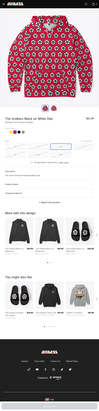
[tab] (45, 108)
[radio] (15, 147)
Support (24, 361)
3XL (60, 154)
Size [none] (7, 141)
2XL (38, 154)
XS (15, 146)
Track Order (39, 361)
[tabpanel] (49, 57)
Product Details (11, 184)
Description (10, 171)
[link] (19, 231)
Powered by (43, 378)
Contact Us (55, 361)
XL (15, 154)
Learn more (64, 162)
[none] (86, 141)
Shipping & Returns (13, 193)
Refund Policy (72, 361)
